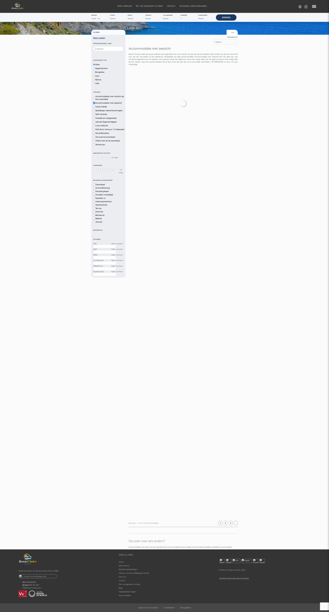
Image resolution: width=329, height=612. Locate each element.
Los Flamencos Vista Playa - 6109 (192, 185)
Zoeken (226, 17)
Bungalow (99, 72)
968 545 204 (34, 585)
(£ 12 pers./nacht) (176, 351)
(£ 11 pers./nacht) (176, 162)
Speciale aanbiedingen (128, 569)
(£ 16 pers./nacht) (176, 200)
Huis (97, 76)
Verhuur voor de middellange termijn (134, 573)
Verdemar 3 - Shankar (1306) (189, 488)
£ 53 (201, 288)
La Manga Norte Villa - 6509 (189, 374)
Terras (98, 208)
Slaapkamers (202, 15)
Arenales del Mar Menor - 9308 (191, 72)
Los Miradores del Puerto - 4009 (192, 261)
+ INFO (227, 99)
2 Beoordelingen (213, 303)
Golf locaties (101, 114)
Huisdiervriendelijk (104, 194)
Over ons (122, 577)
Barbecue (99, 215)
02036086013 (30, 582)
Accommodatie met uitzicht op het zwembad (109, 97)
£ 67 (201, 174)
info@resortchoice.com (31, 588)
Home (121, 562)
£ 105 (202, 401)
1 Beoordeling (204, 190)
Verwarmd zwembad (105, 137)
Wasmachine (101, 205)
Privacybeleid (185, 607)
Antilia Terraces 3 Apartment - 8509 (194, 223)
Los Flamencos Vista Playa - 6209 (193, 450)
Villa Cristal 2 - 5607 (183, 412)
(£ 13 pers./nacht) (176, 124)
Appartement (101, 68)
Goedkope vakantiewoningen (109, 110)
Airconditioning (102, 188)
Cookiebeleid (169, 607)
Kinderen (184, 15)
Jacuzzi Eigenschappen (106, 122)
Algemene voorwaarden (148, 607)
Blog (120, 588)
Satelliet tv (100, 198)
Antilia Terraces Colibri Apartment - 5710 (197, 337)
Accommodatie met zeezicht (108, 103)
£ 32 (201, 439)
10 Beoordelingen (213, 114)
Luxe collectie (101, 125)
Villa (97, 83)
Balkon (98, 218)
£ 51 (201, 136)
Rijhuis (98, 79)
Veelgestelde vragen (127, 592)
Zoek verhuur (124, 6)
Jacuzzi (98, 222)
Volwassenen (168, 15)
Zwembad (100, 184)
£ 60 (201, 99)
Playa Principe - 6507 (184, 110)
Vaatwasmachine (103, 201)
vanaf (201, 96)
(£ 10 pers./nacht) (176, 313)
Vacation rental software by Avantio (234, 578)
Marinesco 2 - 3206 (182, 148)
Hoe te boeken (125, 595)
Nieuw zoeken (99, 38)
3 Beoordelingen (205, 341)
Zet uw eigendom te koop (149, 6)
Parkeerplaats (102, 191)
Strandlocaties (102, 133)
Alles (97, 64)
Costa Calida (101, 106)
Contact (171, 6)
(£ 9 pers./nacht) (176, 275)
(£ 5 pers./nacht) (176, 426)
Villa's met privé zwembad (107, 140)
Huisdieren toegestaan (106, 118)
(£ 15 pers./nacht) (176, 86)
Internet (99, 211)
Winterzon (100, 144)
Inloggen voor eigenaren (193, 6)
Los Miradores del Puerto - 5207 (192, 299)
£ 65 (201, 212)
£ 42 (201, 514)
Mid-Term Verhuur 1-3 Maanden (110, 129)
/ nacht (202, 101)
